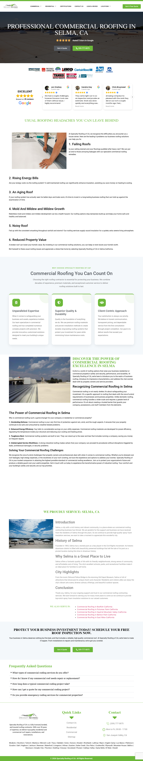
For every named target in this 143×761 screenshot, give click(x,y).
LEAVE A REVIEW (92, 6)
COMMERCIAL (34, 6)
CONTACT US (79, 6)
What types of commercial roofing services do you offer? (40, 672)
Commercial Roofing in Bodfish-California (95, 607)
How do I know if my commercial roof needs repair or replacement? (46, 678)
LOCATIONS (105, 6)
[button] (132, 97)
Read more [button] (49, 106)
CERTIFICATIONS (65, 6)
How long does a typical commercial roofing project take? (41, 683)
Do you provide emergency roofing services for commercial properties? (47, 695)
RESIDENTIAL (49, 6)
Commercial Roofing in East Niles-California (96, 617)
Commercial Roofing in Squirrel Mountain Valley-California (102, 612)
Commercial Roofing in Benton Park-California (97, 615)
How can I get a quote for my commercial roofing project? (41, 689)
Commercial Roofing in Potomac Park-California (97, 609)
